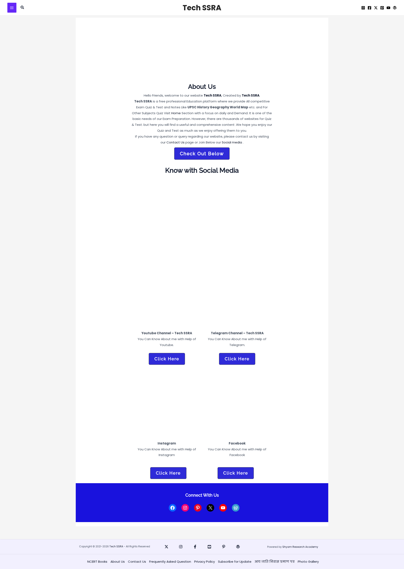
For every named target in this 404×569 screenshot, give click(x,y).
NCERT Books (97, 561)
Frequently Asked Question (170, 561)
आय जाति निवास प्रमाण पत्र (275, 561)
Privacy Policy (204, 561)
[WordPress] (395, 8)
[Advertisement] (202, 51)
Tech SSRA (202, 8)
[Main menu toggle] (11, 8)
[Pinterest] (382, 8)
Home (176, 113)
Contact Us (175, 142)
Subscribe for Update (234, 561)
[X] (376, 8)
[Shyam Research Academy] (238, 547)
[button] (22, 8)
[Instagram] (363, 8)
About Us (117, 561)
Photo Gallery (308, 561)
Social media (232, 142)
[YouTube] (388, 8)
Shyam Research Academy (300, 547)
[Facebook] (369, 8)
